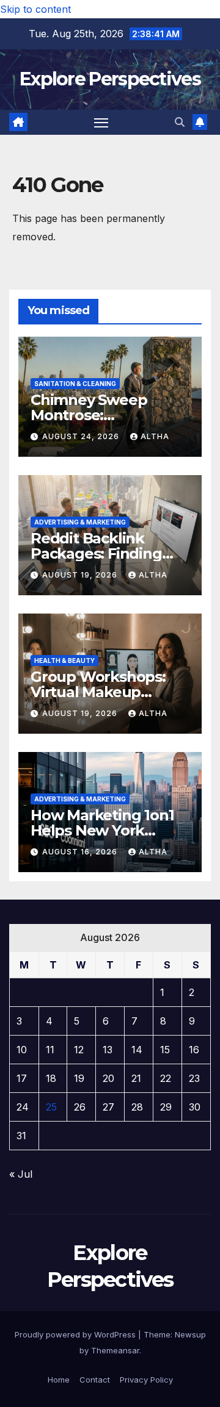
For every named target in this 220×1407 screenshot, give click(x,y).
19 (79, 1078)
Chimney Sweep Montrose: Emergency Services (103, 415)
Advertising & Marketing (80, 522)
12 (79, 1050)
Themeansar (115, 1350)
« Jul (20, 1174)
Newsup (190, 1334)
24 (22, 1107)
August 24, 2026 (82, 436)
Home (59, 1379)
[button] (180, 122)
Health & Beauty (64, 660)
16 (194, 1050)
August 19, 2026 (81, 574)
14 (136, 1050)
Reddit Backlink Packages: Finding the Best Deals (96, 553)
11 (50, 1050)
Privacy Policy (146, 1379)
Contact (94, 1379)
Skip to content (35, 9)
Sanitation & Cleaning (75, 383)
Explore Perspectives (110, 79)
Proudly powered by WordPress (76, 1334)
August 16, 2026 (81, 851)
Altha (155, 436)
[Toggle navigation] (101, 122)
